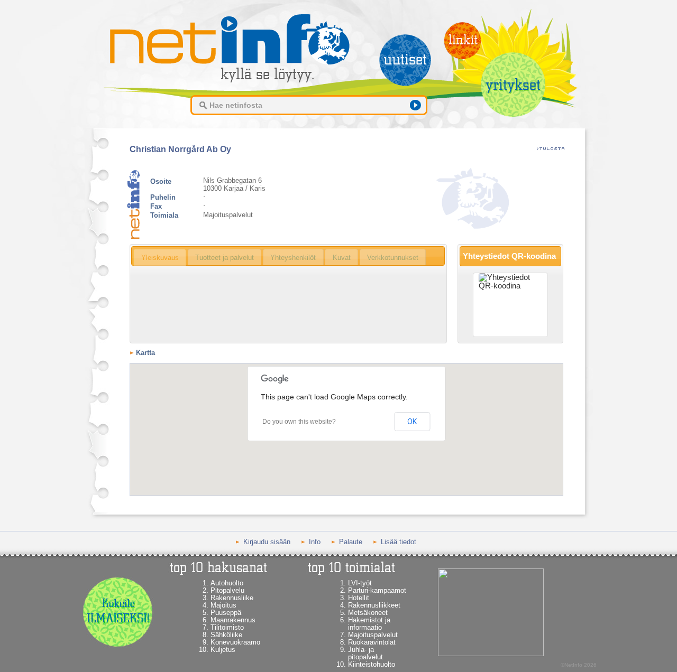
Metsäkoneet (368, 613)
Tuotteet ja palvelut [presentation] (224, 258)
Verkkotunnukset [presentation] (392, 258)
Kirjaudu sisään (266, 542)
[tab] (159, 257)
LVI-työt (360, 583)
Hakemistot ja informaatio (369, 623)
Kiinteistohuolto (371, 664)
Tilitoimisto (227, 627)
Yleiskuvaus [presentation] (160, 258)
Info (315, 542)
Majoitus (223, 605)
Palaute (350, 542)
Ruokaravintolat (372, 642)
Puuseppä (226, 613)
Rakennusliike (232, 598)
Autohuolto (227, 583)
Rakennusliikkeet (374, 605)
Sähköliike (226, 635)
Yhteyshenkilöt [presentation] (293, 258)
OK (412, 421)
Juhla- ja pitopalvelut (365, 653)
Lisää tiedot (398, 542)
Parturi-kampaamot (377, 590)
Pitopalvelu (227, 590)
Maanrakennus (233, 620)
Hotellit (358, 598)
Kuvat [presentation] (342, 258)
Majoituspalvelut (373, 635)
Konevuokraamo (235, 642)
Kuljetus (223, 650)
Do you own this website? (299, 421)
